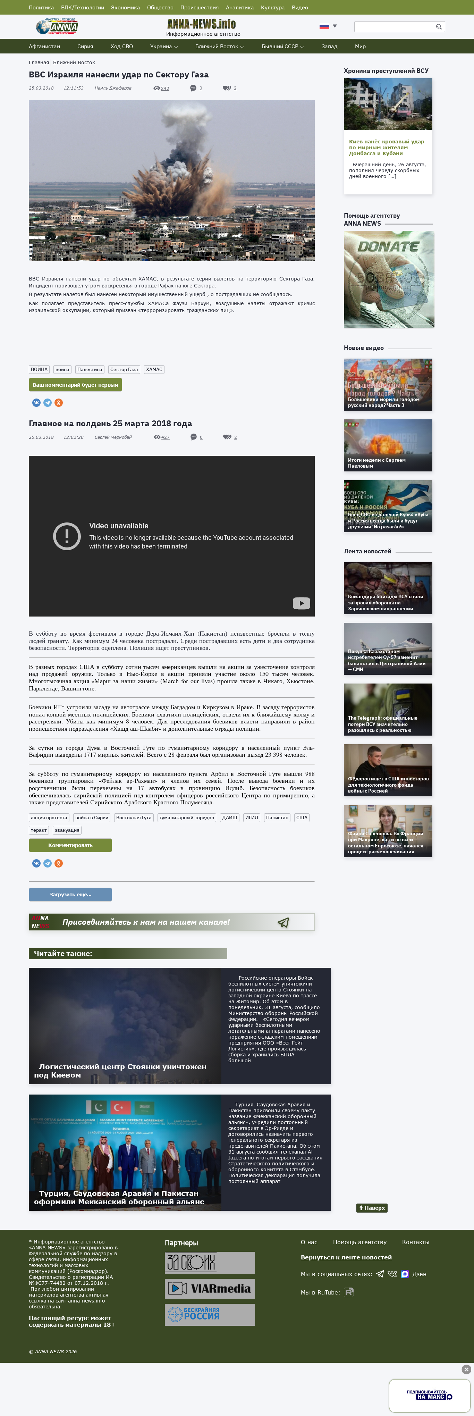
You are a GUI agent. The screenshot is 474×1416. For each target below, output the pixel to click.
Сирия (85, 46)
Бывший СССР (280, 46)
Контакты (416, 1242)
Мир (360, 46)
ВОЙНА (39, 369)
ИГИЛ (251, 817)
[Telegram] (47, 403)
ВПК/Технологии (82, 7)
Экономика (125, 7)
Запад (330, 46)
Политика (41, 7)
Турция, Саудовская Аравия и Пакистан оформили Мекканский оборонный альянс (119, 1197)
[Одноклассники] (58, 403)
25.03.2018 (56, 88)
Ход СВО (122, 46)
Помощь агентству (360, 1242)
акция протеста (49, 817)
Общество (160, 7)
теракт (39, 830)
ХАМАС (154, 369)
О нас (309, 1242)
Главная (39, 62)
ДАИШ (229, 817)
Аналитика (240, 7)
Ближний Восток (216, 46)
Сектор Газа (124, 369)
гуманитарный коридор (187, 817)
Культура (273, 7)
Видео (300, 7)
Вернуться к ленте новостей (346, 1257)
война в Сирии (91, 817)
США (301, 817)
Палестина (89, 369)
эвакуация (67, 830)
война (62, 369)
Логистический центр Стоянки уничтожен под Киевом (120, 1070)
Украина (161, 46)
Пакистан (277, 817)
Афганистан (44, 46)
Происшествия (199, 7)
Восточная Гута (134, 817)
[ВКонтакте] (36, 403)
